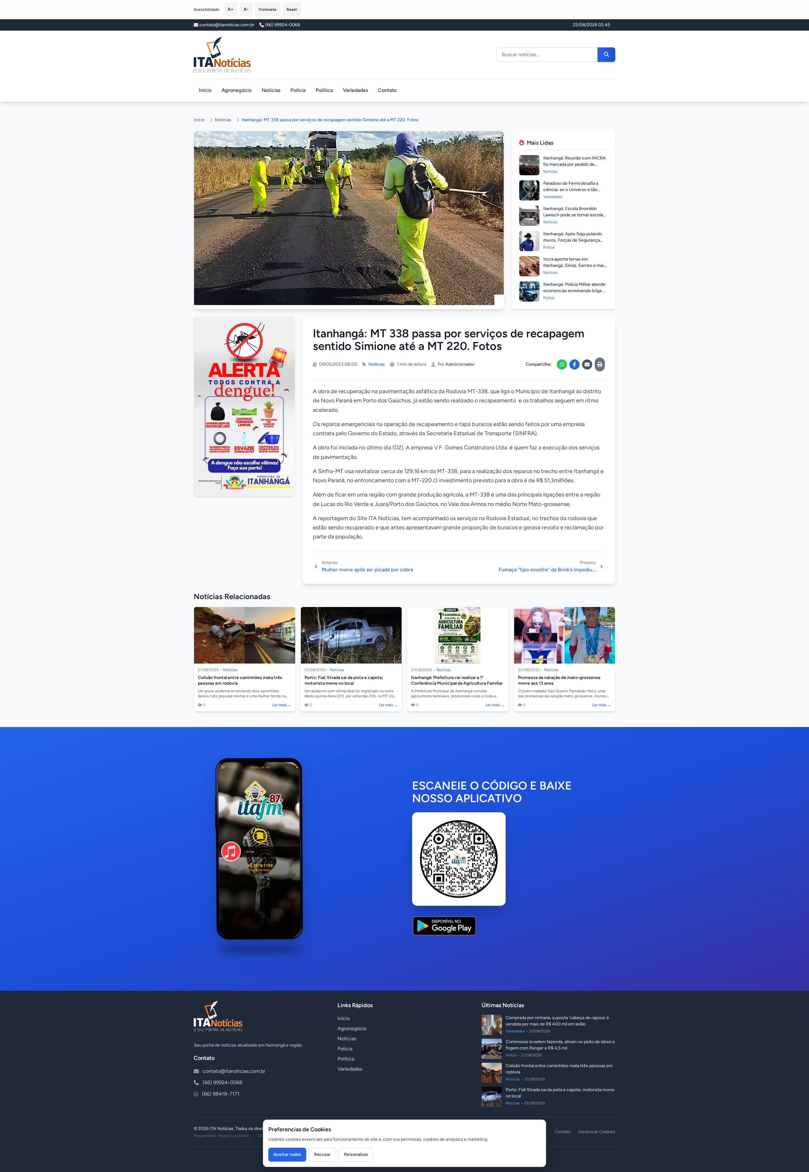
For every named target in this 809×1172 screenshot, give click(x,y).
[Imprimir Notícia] (600, 364)
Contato (387, 90)
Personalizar (356, 1154)
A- (246, 9)
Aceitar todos (287, 1154)
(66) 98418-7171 (221, 1094)
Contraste (268, 9)
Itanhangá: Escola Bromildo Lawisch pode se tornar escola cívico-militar (573, 215)
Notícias (271, 90)
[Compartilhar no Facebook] (574, 364)
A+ (231, 9)
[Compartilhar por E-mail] (587, 364)
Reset (292, 9)
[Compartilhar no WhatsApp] (562, 364)
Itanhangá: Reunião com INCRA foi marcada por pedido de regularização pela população (574, 164)
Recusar (322, 1154)
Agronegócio (237, 90)
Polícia (298, 90)
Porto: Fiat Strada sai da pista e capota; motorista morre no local (344, 680)
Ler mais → (281, 705)
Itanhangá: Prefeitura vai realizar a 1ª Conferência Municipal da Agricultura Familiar (457, 680)
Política (324, 90)
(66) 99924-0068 (282, 24)
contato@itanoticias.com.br (234, 1071)
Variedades (355, 90)
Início (205, 90)
